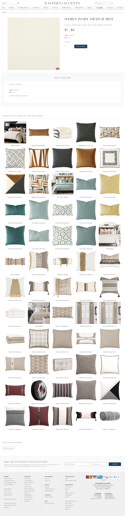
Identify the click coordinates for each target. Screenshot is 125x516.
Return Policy (68, 503)
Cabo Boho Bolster (62, 274)
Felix (90, 25)
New (3, 7)
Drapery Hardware (29, 488)
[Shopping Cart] (122, 3)
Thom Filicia (7, 491)
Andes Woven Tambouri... (38, 403)
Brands (89, 7)
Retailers (47, 486)
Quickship (120, 7)
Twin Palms (108, 25)
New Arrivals (27, 478)
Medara (100, 25)
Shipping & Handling (70, 501)
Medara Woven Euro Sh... (86, 145)
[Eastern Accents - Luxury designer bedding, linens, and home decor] (62, 3)
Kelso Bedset (39, 326)
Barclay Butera (8, 488)
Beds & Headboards (29, 491)
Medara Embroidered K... (110, 145)
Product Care (68, 486)
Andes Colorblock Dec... (110, 403)
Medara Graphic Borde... (63, 145)
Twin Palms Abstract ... (109, 197)
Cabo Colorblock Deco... (39, 274)
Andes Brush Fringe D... (86, 429)
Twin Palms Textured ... (86, 197)
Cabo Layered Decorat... (110, 300)
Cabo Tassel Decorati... (109, 274)
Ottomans (27, 493)
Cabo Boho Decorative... (39, 300)
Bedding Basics (66, 7)
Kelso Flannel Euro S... (62, 352)
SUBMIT (115, 464)
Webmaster (68, 507)
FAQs (66, 491)
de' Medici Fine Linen (9, 480)
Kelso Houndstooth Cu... (110, 326)
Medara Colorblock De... (15, 197)
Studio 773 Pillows (8, 484)
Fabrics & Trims (79, 7)
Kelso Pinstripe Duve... (15, 352)
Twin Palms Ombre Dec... (15, 223)
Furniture (55, 7)
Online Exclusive (28, 499)
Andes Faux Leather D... (15, 403)
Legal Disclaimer (69, 505)
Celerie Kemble (8, 493)
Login (66, 478)
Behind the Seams (49, 503)
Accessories (36, 7)
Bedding (11, 7)
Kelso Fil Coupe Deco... (62, 326)
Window (45, 7)
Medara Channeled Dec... (39, 145)
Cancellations (68, 495)
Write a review (9, 448)
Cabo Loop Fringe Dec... (86, 274)
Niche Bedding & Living (10, 482)
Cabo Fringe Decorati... (15, 300)
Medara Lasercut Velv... (39, 171)
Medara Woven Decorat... (62, 171)
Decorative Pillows (23, 7)
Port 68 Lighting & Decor (10, 503)
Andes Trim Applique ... (15, 429)
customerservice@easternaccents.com (110, 498)
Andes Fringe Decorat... (110, 378)
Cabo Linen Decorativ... (86, 300)
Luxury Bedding (28, 480)
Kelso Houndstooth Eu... (39, 352)
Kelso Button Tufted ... (62, 378)
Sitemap (67, 509)
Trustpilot (103, 480)
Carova (84, 25)
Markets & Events (49, 491)
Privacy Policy (25, 466)
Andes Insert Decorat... (62, 429)
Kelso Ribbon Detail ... (86, 352)
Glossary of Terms (69, 493)
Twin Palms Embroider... (62, 223)
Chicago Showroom (50, 488)
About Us (47, 478)
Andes (74, 25)
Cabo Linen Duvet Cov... (15, 326)
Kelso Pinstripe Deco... (109, 352)
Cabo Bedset (110, 249)
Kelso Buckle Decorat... (15, 378)
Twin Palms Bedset (62, 197)
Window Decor (28, 486)
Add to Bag (80, 46)
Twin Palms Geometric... (39, 223)
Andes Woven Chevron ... (86, 378)
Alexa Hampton (8, 495)
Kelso (94, 25)
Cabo (79, 25)
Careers (67, 497)
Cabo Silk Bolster (15, 274)
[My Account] (121, 3)
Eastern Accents (8, 478)
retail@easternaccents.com (96, 498)
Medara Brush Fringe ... (15, 171)
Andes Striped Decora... (62, 403)
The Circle (110, 7)
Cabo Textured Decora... (62, 300)
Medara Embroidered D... (39, 197)
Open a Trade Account (71, 480)
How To (67, 488)
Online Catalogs (49, 497)
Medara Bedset (15, 145)
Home (4, 12)
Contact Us (48, 480)
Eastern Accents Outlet (10, 499)
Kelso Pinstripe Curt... (86, 326)
